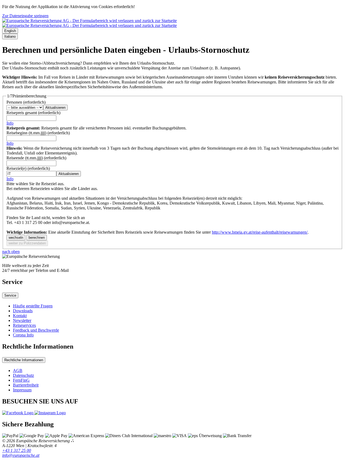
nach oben (11, 251)
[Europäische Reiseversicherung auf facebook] (18, 412)
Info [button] (9, 123)
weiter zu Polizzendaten (27, 243)
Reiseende (36, 158)
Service (10, 295)
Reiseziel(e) (28, 168)
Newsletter (22, 320)
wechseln (16, 238)
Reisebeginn (38, 133)
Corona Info (23, 335)
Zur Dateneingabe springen (25, 15)
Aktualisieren (55, 108)
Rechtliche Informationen (23, 360)
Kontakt (20, 315)
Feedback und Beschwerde (36, 330)
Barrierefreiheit (26, 385)
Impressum (22, 390)
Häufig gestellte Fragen (33, 306)
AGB (17, 370)
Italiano (10, 36)
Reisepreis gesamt (33, 112)
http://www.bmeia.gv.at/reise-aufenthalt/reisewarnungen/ (260, 232)
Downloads (23, 310)
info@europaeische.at (20, 455)
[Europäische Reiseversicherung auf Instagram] (50, 412)
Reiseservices (24, 325)
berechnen (37, 238)
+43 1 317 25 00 (16, 450)
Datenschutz (23, 375)
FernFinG (21, 380)
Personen (26, 102)
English (10, 31)
